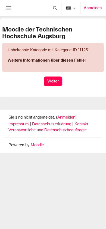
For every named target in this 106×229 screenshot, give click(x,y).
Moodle (37, 145)
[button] (55, 8)
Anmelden (93, 8)
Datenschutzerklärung (52, 124)
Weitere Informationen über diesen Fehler (47, 60)
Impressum (19, 124)
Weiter (53, 81)
